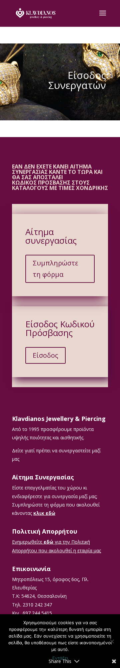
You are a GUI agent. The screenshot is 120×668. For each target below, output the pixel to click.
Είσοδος (45, 355)
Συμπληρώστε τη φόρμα (55, 268)
